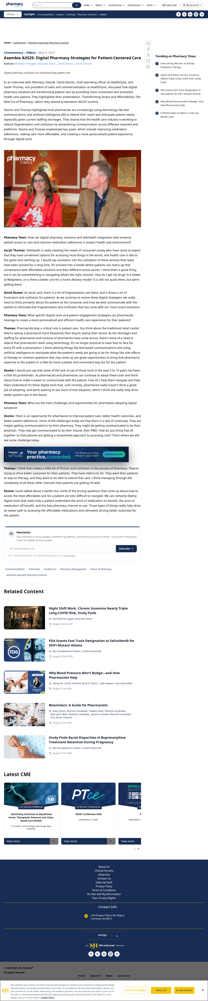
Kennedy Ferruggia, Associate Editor (72, 618)
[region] (104, 990)
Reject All (161, 990)
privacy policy (69, 555)
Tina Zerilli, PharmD (61, 717)
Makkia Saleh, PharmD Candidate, (107, 711)
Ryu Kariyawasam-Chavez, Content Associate (77, 651)
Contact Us (104, 878)
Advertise (104, 874)
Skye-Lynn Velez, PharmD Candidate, (70, 714)
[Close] (202, 990)
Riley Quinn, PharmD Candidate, (70, 711)
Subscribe (124, 548)
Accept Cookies (184, 990)
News (109, 975)
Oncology (70, 14)
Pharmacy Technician (87, 14)
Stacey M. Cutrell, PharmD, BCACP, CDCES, (75, 683)
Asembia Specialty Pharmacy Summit (26, 574)
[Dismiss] (125, 450)
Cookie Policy (47, 997)
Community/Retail (45, 14)
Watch (99, 5)
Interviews (34, 569)
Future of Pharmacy (100, 569)
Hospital (60, 14)
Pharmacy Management (73, 569)
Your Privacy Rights (104, 898)
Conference (19, 42)
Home (7, 42)
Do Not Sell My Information (104, 894)
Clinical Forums (104, 870)
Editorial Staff (104, 882)
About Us (104, 867)
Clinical (10, 14)
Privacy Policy (104, 886)
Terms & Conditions (104, 890)
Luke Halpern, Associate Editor (116, 683)
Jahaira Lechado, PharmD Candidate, (111, 714)
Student (103, 14)
